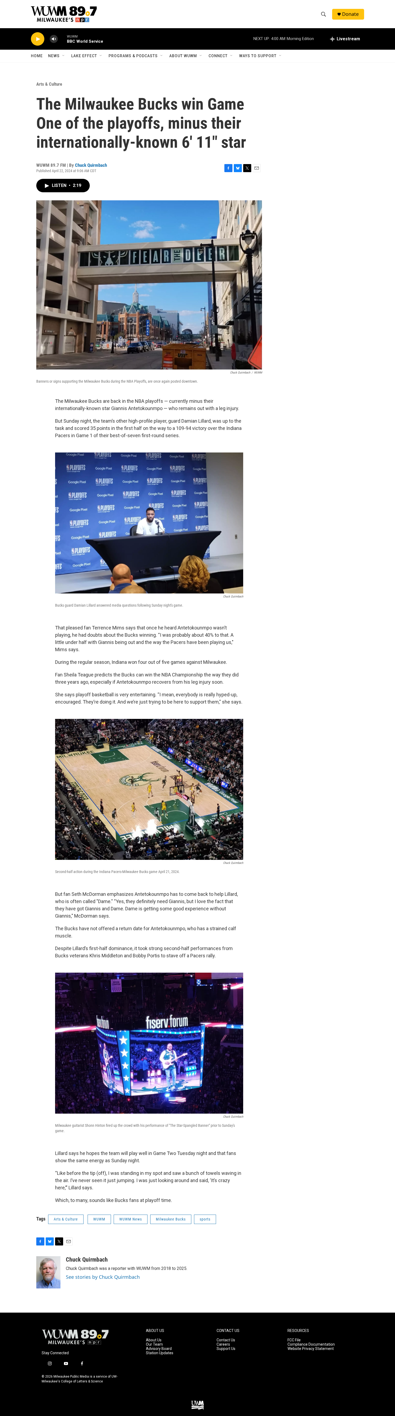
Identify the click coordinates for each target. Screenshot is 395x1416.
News (54, 56)
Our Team (154, 1344)
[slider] (62, 39)
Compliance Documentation (311, 1344)
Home (37, 56)
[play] (37, 39)
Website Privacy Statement (311, 1349)
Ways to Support (257, 56)
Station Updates (159, 1353)
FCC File (294, 1340)
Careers (223, 1344)
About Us (153, 1340)
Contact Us (226, 1340)
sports (205, 1219)
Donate (350, 14)
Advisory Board (159, 1349)
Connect (218, 56)
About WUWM (183, 56)
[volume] (53, 39)
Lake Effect (84, 56)
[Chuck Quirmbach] (48, 1272)
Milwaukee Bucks (171, 1219)
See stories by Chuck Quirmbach (103, 1277)
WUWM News (130, 1219)
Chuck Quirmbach (91, 165)
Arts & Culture (49, 84)
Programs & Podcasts (133, 56)
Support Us (226, 1349)
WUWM (99, 1219)
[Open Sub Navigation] (64, 56)
